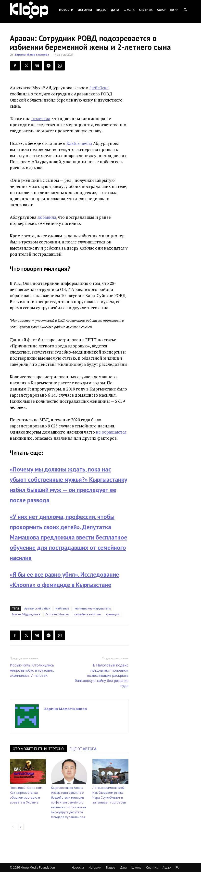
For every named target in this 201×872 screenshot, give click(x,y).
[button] (185, 9)
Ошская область (57, 614)
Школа (129, 9)
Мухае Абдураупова (26, 614)
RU (172, 9)
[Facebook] (15, 65)
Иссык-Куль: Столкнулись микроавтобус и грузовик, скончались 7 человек (32, 670)
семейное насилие (87, 614)
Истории (85, 9)
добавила (46, 217)
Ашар (161, 9)
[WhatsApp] (60, 65)
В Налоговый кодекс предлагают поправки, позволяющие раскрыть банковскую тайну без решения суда (101, 675)
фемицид (113, 614)
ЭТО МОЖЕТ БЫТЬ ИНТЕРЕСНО (38, 749)
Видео (101, 9)
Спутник (145, 9)
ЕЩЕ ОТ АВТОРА (83, 749)
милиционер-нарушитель (93, 608)
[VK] (37, 65)
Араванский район (37, 608)
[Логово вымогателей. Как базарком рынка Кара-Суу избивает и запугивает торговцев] (110, 771)
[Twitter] (26, 65)
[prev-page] (13, 827)
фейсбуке (99, 88)
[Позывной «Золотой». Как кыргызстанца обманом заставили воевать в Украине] (28, 771)
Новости (66, 9)
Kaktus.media (79, 143)
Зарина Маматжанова (31, 54)
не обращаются (111, 432)
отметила (40, 118)
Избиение (62, 608)
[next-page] (21, 827)
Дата (115, 9)
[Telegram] (48, 65)
